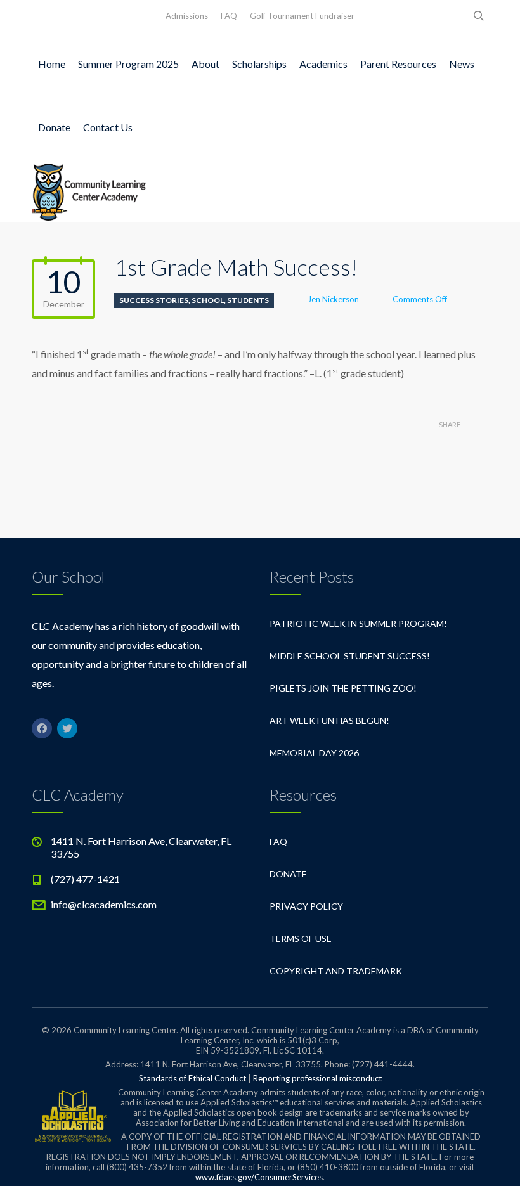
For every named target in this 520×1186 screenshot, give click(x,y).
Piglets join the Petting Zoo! (343, 688)
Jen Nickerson (333, 299)
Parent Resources (398, 64)
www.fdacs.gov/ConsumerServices (259, 1177)
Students (248, 300)
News (461, 64)
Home (51, 64)
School (208, 300)
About (205, 64)
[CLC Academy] (89, 190)
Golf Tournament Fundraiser (302, 16)
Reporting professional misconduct (317, 1078)
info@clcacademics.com (104, 904)
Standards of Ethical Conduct (192, 1078)
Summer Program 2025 (128, 64)
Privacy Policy (306, 906)
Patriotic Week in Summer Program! (358, 623)
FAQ (229, 16)
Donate (54, 127)
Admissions (187, 16)
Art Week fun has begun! (329, 720)
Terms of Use (301, 938)
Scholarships (259, 64)
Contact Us (108, 127)
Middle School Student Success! (350, 655)
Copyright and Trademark (336, 970)
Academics (323, 64)
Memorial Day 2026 (314, 752)
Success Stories (153, 300)
